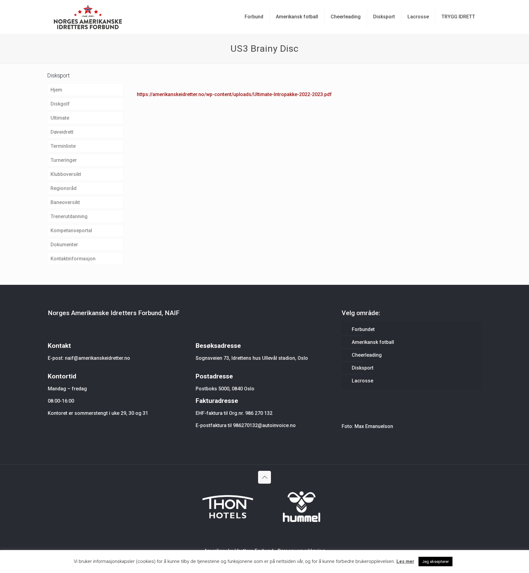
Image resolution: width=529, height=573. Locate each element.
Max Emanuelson (374, 426)
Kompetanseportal (71, 230)
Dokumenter (64, 244)
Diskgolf (60, 104)
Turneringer (64, 160)
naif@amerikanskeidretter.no (97, 358)
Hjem (56, 90)
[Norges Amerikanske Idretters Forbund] (88, 17)
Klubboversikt (66, 174)
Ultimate (60, 118)
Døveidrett (62, 132)
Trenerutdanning (69, 216)
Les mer (405, 561)
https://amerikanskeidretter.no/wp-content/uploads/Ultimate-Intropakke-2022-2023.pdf (234, 94)
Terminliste (63, 146)
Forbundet (363, 329)
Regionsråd (64, 188)
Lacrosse (362, 381)
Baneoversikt (65, 202)
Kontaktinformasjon (73, 259)
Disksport (362, 368)
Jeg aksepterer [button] (435, 561)
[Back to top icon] (264, 477)
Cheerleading (367, 355)
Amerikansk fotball (373, 342)
